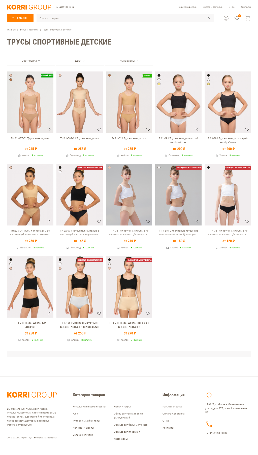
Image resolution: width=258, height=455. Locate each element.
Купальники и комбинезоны (89, 406)
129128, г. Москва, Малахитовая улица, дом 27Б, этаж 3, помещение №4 (226, 408)
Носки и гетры (122, 406)
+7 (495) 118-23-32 (65, 7)
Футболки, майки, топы (86, 420)
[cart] (248, 18)
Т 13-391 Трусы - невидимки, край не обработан (228, 140)
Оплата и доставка (212, 7)
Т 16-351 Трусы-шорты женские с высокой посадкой (129, 324)
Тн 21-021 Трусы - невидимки (129, 138)
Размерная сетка (187, 7)
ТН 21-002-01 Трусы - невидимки (79, 138)
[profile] (226, 18)
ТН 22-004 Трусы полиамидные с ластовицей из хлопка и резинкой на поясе (30, 232)
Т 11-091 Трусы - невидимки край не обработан (178, 140)
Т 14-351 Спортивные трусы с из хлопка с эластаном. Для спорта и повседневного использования (129, 232)
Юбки (76, 413)
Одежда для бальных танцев (131, 424)
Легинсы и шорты (83, 427)
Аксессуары (121, 438)
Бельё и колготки (83, 434)
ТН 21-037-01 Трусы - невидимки (30, 138)
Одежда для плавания (127, 431)
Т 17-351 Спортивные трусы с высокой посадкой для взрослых (79, 324)
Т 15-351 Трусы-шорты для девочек (30, 324)
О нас (232, 7)
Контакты (246, 7)
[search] (209, 18)
